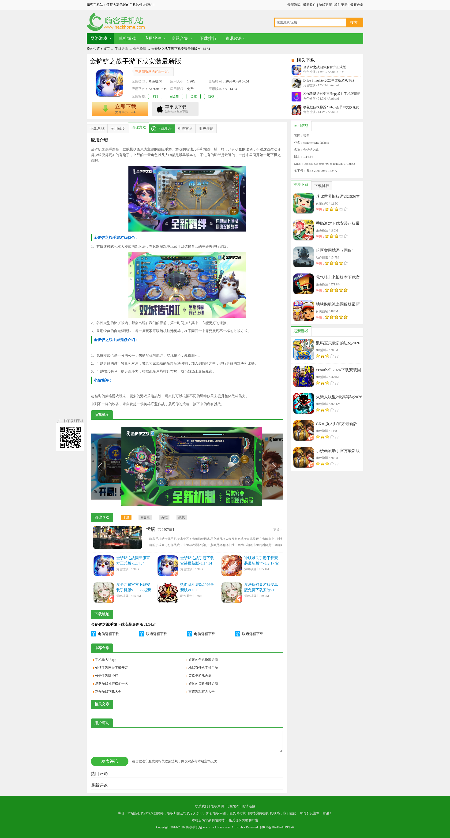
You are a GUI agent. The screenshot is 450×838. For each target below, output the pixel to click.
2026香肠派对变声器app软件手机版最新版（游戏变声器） (331, 94)
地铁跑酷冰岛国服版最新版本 (338, 305)
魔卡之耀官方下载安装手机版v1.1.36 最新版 (133, 588)
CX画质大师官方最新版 (336, 424)
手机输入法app (105, 660)
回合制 (174, 96)
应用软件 (152, 38)
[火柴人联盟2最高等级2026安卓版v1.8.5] (303, 404)
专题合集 (179, 38)
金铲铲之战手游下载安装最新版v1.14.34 (197, 560)
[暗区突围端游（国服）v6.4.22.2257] (303, 257)
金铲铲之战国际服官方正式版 (324, 67)
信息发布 (233, 806)
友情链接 (248, 806)
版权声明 (217, 806)
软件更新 (341, 5)
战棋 (211, 96)
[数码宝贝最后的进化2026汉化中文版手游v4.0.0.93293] (303, 350)
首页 (106, 49)
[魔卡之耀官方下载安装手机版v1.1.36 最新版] (103, 593)
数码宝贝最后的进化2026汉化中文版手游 (338, 344)
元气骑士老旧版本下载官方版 (338, 278)
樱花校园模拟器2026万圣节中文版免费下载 (331, 107)
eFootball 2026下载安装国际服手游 (338, 371)
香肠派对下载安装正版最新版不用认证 (338, 224)
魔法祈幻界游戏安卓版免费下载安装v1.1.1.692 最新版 (261, 588)
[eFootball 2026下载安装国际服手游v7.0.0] (303, 377)
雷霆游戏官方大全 (201, 691)
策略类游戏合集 (199, 675)
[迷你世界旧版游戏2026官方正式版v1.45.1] (303, 203)
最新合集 (356, 5)
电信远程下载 (108, 634)
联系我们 (201, 806)
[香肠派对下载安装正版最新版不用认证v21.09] (303, 230)
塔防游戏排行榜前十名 (111, 683)
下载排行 (208, 38)
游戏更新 (325, 5)
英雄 (193, 96)
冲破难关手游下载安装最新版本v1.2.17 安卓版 (261, 561)
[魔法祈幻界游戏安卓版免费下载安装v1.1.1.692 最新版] (231, 593)
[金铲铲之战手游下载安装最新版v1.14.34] (167, 566)
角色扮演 (139, 49)
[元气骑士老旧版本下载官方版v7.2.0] (303, 284)
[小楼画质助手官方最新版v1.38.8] (303, 458)
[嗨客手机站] (116, 30)
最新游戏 (293, 5)
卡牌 (155, 96)
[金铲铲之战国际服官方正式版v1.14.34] (103, 566)
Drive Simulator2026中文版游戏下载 (328, 80)
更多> (277, 529)
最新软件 (309, 5)
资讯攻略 (233, 38)
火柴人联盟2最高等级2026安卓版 (339, 398)
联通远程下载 (156, 634)
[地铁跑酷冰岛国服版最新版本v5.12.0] (303, 311)
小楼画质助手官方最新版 (338, 451)
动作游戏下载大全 (108, 691)
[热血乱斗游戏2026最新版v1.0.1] (167, 593)
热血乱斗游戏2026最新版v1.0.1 (197, 587)
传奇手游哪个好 (106, 675)
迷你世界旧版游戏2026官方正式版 (338, 197)
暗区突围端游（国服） (336, 250)
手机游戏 (121, 49)
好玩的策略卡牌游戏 (203, 683)
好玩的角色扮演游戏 (203, 660)
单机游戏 (127, 38)
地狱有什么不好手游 (203, 668)
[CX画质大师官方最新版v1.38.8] (303, 431)
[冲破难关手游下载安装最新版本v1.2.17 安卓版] (231, 566)
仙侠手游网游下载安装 (111, 668)
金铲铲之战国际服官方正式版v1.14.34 (133, 560)
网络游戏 (98, 38)
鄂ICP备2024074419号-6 (277, 827)
